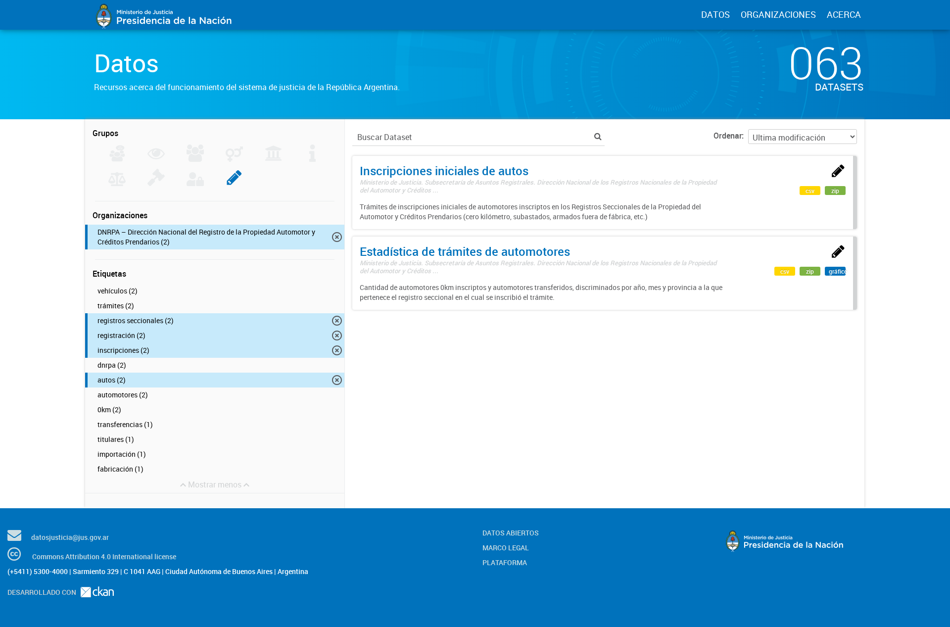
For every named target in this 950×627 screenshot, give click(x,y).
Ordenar (727, 136)
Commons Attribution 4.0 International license (104, 556)
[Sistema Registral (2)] (234, 183)
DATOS (715, 14)
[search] (598, 136)
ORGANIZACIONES (778, 14)
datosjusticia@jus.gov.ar (70, 537)
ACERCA (844, 14)
